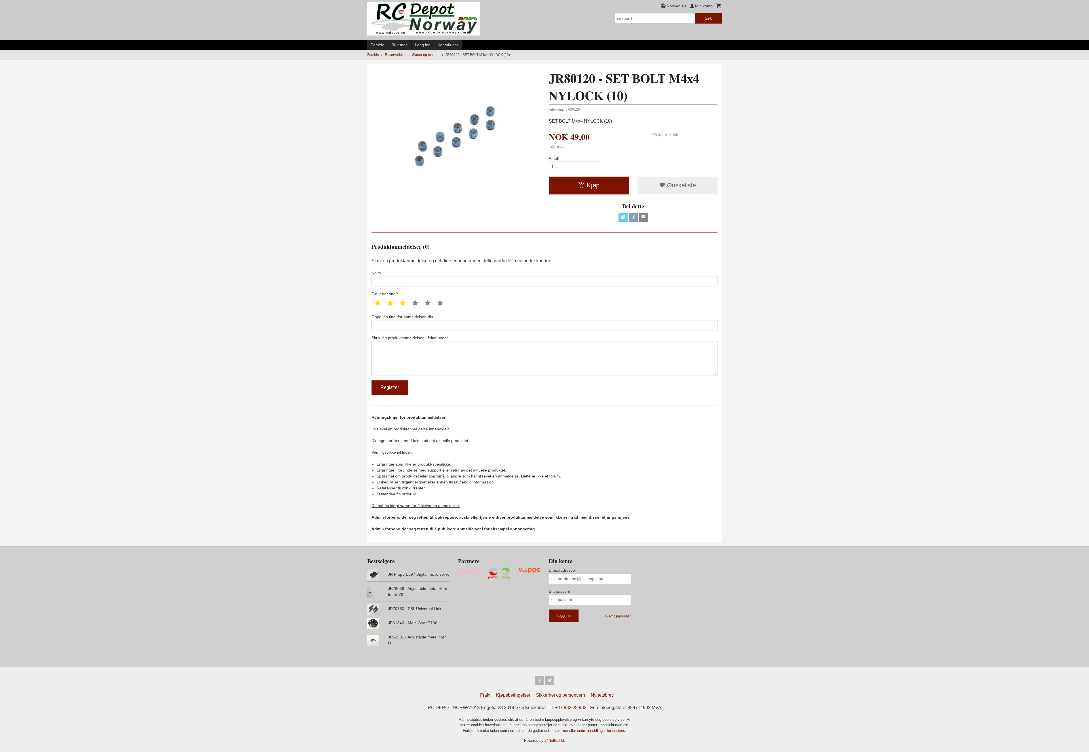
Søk (708, 18)
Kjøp (593, 185)
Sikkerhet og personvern (560, 695)
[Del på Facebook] (633, 217)
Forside (377, 45)
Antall (554, 158)
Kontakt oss (448, 45)
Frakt (485, 695)
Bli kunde (399, 45)
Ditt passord (559, 591)
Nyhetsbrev (602, 695)
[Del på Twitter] (623, 217)
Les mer (562, 730)
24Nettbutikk (554, 740)
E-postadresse (562, 570)
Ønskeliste (680, 185)
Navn (376, 273)
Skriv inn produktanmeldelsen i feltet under (410, 338)
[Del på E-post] (643, 217)
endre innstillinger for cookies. (601, 730)
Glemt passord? (618, 616)
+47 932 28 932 (570, 707)
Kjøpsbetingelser (513, 695)
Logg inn (422, 45)
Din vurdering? (385, 294)
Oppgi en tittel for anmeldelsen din (402, 317)
